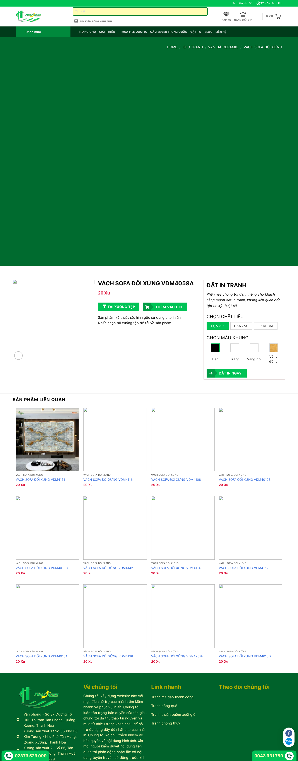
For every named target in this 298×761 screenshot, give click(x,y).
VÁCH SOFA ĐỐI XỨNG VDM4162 (244, 568)
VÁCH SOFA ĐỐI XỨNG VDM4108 (176, 479)
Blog (208, 31)
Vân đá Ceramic (223, 47)
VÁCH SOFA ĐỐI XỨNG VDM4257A (177, 656)
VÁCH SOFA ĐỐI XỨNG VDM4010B (245, 479)
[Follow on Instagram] (22, 3)
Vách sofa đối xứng (263, 47)
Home (172, 47)
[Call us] (30, 3)
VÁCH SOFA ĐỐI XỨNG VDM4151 (40, 479)
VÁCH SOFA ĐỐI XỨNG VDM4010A (42, 656)
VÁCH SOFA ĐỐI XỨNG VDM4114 (175, 568)
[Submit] (202, 11)
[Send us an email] (26, 3)
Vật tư (196, 31)
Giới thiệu (107, 31)
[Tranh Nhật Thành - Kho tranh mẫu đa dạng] (34, 16)
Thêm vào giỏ (169, 307)
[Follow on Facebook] (18, 3)
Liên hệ (221, 31)
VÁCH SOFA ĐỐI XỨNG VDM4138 (108, 656)
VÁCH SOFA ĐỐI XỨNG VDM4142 (108, 568)
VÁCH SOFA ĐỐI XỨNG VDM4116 (108, 479)
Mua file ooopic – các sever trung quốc (154, 31)
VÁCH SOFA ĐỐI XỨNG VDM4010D (245, 656)
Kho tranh (193, 47)
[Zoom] (18, 355)
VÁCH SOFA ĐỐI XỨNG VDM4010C (42, 568)
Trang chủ (87, 31)
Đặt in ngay (230, 373)
